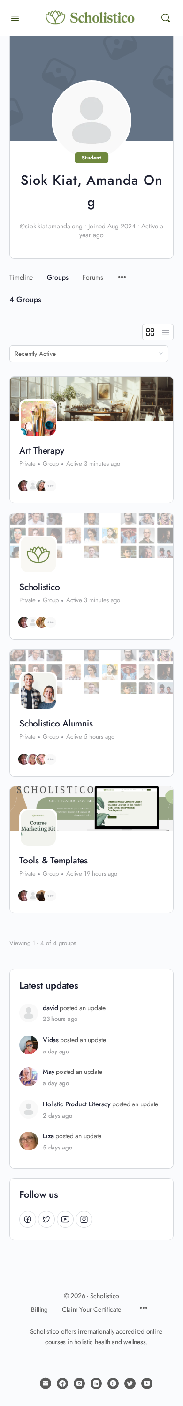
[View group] (91, 399)
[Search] (165, 18)
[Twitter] (46, 1219)
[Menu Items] (122, 272)
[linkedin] (96, 1383)
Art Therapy (41, 451)
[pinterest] (113, 1383)
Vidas (51, 1040)
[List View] (165, 332)
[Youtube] (65, 1219)
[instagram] (79, 1383)
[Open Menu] (15, 17)
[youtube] (146, 1383)
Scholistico (39, 587)
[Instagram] (84, 1219)
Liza (48, 1136)
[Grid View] (150, 332)
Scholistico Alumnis (55, 724)
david (50, 1008)
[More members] (50, 485)
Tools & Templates (53, 860)
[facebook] (62, 1383)
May (48, 1071)
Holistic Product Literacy (77, 1104)
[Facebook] (27, 1219)
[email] (45, 1383)
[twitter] (130, 1383)
